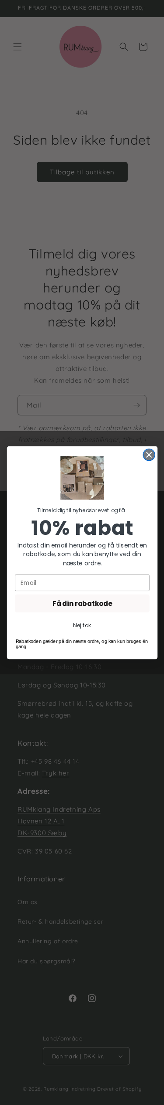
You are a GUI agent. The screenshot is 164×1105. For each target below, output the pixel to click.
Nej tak (82, 625)
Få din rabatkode (82, 603)
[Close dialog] (149, 454)
